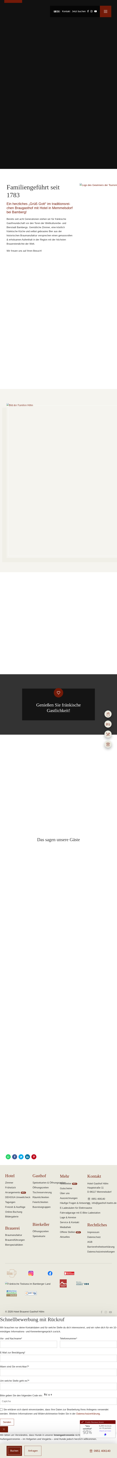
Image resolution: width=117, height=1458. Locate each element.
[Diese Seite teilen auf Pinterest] (33, 1156)
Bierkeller (41, 1224)
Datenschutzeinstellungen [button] (99, 1251)
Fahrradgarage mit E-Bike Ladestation (72, 1212)
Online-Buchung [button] (13, 1212)
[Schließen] (4, 1429)
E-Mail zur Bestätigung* (12, 1352)
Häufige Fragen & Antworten (72, 1203)
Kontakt (66, 11)
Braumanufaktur (13, 1235)
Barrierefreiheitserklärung (99, 1246)
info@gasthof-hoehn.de (104, 1203)
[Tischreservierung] (107, 734)
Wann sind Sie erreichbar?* (14, 1366)
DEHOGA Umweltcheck (17, 1197)
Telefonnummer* (68, 1338)
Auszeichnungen (68, 1198)
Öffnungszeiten (41, 1187)
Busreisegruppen (42, 1207)
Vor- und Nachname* (11, 1338)
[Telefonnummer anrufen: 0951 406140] (107, 744)
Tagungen (10, 1202)
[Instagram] (91, 11)
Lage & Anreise (68, 1217)
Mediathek (65, 1227)
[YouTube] (95, 11)
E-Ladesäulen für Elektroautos (72, 1208)
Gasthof (39, 1176)
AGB (89, 1242)
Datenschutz (94, 1237)
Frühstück (10, 1187)
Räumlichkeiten (41, 1197)
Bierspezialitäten (14, 1244)
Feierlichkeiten (40, 1202)
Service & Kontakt (69, 1222)
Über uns (69, 447)
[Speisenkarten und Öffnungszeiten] (107, 714)
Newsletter (65, 1183)
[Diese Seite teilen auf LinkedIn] (27, 1156)
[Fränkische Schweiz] (63, 1284)
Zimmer (9, 1182)
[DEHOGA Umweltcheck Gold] (11, 1294)
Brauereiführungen (15, 1240)
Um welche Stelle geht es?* (14, 1380)
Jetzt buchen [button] (79, 11)
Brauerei (12, 1228)
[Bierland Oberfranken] (69, 1274)
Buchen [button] (14, 1450)
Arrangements (12, 1192)
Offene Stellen (67, 1232)
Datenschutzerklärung (88, 1413)
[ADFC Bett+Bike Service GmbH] (30, 1294)
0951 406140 (101, 1450)
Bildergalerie (11, 1216)
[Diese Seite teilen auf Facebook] (14, 1156)
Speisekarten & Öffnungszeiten (45, 1182)
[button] (105, 11)
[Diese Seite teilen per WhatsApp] (8, 1156)
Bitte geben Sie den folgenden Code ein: (21, 1395)
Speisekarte (39, 1236)
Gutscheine (66, 1188)
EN (57, 11)
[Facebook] (88, 11)
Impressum (93, 1232)
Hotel (10, 1176)
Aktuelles (65, 1237)
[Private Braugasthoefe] (11, 1274)
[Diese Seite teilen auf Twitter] (21, 1156)
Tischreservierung (42, 1192)
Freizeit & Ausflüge (15, 1207)
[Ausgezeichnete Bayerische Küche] (82, 1284)
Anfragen (33, 1450)
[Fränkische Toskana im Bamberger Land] (27, 1284)
